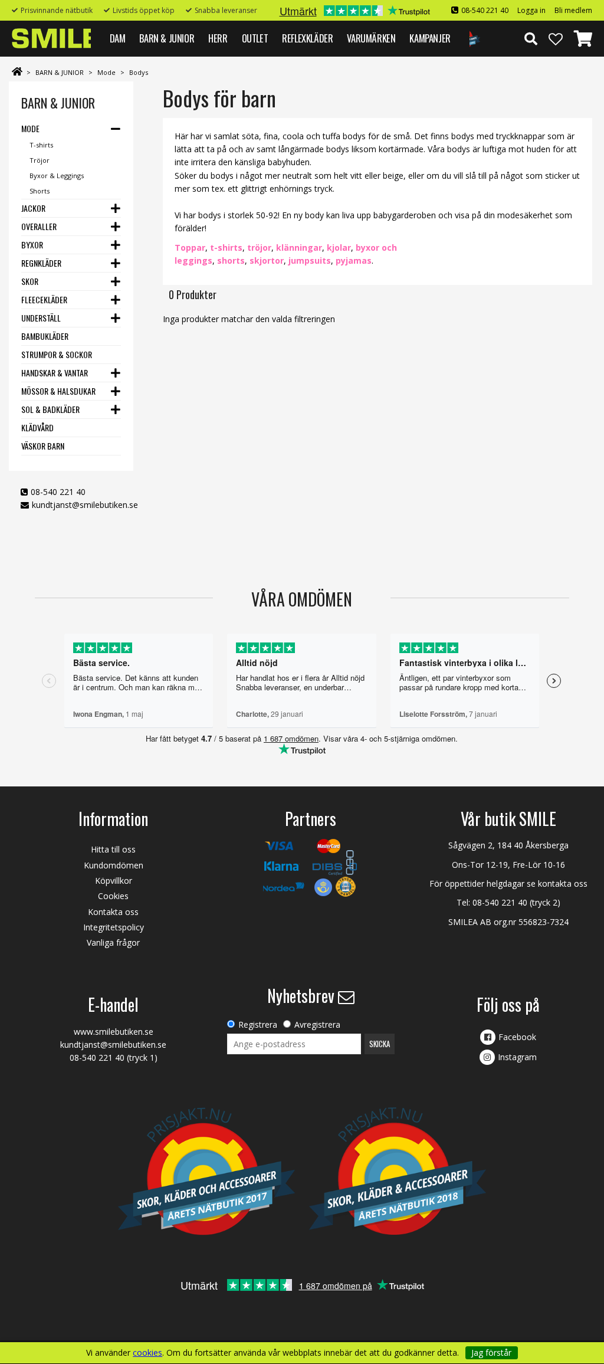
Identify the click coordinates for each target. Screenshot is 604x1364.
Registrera (257, 1024)
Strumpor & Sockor (56, 354)
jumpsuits (309, 260)
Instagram (517, 1057)
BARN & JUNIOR (166, 38)
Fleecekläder (44, 299)
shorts (231, 260)
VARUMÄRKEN (371, 38)
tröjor (259, 247)
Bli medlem (573, 10)
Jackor (33, 208)
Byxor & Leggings (56, 175)
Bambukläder (44, 336)
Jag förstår (491, 1352)
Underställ (41, 318)
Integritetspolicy (113, 927)
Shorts (39, 190)
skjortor (267, 260)
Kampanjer (429, 38)
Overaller (39, 226)
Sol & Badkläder (50, 409)
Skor (29, 281)
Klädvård (37, 427)
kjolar (339, 247)
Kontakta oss (113, 911)
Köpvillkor (113, 880)
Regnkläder (41, 263)
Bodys (138, 72)
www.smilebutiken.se (113, 1031)
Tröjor (39, 160)
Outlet (255, 38)
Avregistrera (317, 1024)
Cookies (113, 895)
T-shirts (41, 144)
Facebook (517, 1036)
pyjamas (354, 260)
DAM (118, 38)
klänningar (299, 247)
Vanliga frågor (113, 942)
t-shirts (226, 247)
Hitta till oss (113, 849)
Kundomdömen (113, 865)
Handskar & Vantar (54, 372)
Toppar (190, 247)
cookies (147, 1352)
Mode (106, 72)
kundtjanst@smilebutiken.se (85, 504)
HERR (217, 38)
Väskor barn (42, 446)
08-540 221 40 (484, 10)
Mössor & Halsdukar (58, 391)
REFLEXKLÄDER (307, 38)
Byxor (32, 244)
